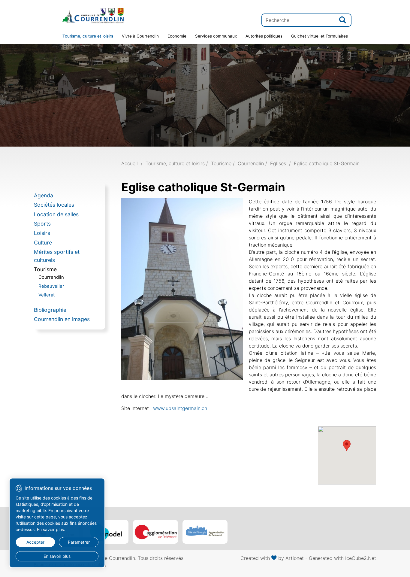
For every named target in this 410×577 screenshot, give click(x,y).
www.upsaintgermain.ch (180, 408)
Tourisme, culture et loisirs (87, 36)
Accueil (129, 163)
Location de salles (56, 214)
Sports (42, 223)
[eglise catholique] (182, 289)
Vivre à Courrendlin (140, 36)
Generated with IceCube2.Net (342, 558)
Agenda (43, 195)
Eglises (278, 163)
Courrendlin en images (62, 319)
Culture (43, 242)
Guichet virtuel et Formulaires (319, 36)
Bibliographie (50, 310)
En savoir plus (57, 556)
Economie (176, 36)
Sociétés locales (54, 205)
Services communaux (216, 36)
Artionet (294, 558)
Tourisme (45, 269)
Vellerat (46, 295)
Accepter (35, 542)
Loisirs (42, 233)
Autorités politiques (264, 36)
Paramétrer (79, 542)
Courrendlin (51, 277)
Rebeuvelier (51, 286)
